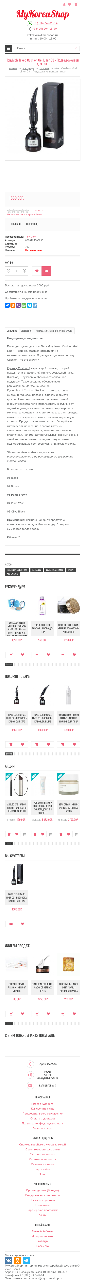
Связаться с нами (42, 1164)
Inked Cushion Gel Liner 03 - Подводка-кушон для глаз (16, 897)
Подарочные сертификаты (42, 1195)
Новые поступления (43, 1200)
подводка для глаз (54, 569)
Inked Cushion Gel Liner (17, 569)
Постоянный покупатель (64, 3)
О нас (42, 1174)
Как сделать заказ (42, 1108)
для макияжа (12, 573)
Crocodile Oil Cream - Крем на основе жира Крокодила (68, 628)
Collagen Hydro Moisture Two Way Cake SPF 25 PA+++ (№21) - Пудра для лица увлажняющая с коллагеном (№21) (16, 631)
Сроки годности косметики (43, 1149)
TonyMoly (30, 236)
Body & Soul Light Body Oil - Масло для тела (43, 628)
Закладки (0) (69, 3)
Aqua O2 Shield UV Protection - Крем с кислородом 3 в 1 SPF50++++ (42, 807)
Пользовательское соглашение (43, 1113)
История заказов (42, 1236)
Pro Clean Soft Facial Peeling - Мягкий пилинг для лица (68, 718)
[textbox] (48, 48)
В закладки (37, 271)
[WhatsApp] (24, 305)
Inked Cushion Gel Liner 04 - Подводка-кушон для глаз (16, 718)
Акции (42, 1215)
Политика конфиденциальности (42, 1123)
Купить (11, 655)
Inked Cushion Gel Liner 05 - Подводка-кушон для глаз (42, 718)
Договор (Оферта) (42, 1103)
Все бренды (28, 68)
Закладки (42, 1241)
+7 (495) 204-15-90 (44, 28)
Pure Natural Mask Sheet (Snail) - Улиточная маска (68, 987)
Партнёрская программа (42, 1210)
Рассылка (42, 1245)
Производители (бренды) (42, 1190)
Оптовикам (42, 1205)
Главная (13, 68)
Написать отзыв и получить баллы (54, 330)
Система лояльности (42, 1159)
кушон (71, 569)
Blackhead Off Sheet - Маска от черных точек (43, 987)
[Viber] (18, 305)
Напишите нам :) (47, 1085)
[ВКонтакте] (7, 305)
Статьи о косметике (42, 1154)
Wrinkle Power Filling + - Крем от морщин (17, 987)
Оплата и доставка (42, 1118)
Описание (12, 330)
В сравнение (24, 834)
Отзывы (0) (26, 330)
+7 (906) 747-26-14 (45, 23)
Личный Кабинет (42, 1231)
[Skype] (29, 305)
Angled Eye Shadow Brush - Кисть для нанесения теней (16, 808)
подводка (36, 569)
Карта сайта (42, 1169)
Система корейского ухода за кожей (42, 1144)
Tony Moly (44, 68)
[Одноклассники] (12, 305)
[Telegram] (35, 305)
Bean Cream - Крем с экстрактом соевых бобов (69, 808)
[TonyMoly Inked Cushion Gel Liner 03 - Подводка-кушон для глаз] (42, 119)
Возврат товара (43, 1128)
